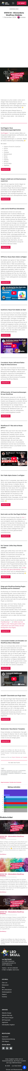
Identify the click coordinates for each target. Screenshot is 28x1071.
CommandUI (3, 770)
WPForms (24, 773)
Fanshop (4, 996)
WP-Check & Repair (7, 1017)
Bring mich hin (5, 169)
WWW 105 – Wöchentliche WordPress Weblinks (12, 875)
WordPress (11, 773)
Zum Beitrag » (3, 854)
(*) (25, 517)
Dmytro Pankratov (16, 757)
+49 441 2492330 (12, 968)
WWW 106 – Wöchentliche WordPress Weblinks (12, 837)
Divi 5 (16, 770)
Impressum (5, 1036)
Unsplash (25, 757)
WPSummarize (4, 774)
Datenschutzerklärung (8, 1039)
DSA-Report (5, 1041)
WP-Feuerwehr (6, 1020)
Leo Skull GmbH (16, 1066)
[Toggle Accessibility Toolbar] (24, 1067)
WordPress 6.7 (17, 773)
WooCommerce (4, 773)
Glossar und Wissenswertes (14, 1069)
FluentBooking (5, 622)
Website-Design (6, 1013)
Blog (3, 987)
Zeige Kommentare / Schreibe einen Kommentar (11, 782)
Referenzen (5, 985)
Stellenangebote (7, 992)
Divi (23, 517)
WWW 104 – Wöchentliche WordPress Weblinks (12, 912)
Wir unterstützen (7, 989)
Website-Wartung (7, 1015)
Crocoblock (10, 770)
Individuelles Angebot (8, 1024)
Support (4, 994)
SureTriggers (4, 133)
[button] (14, 782)
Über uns (4, 982)
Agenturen (5, 1022)
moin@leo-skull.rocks (12, 970)
